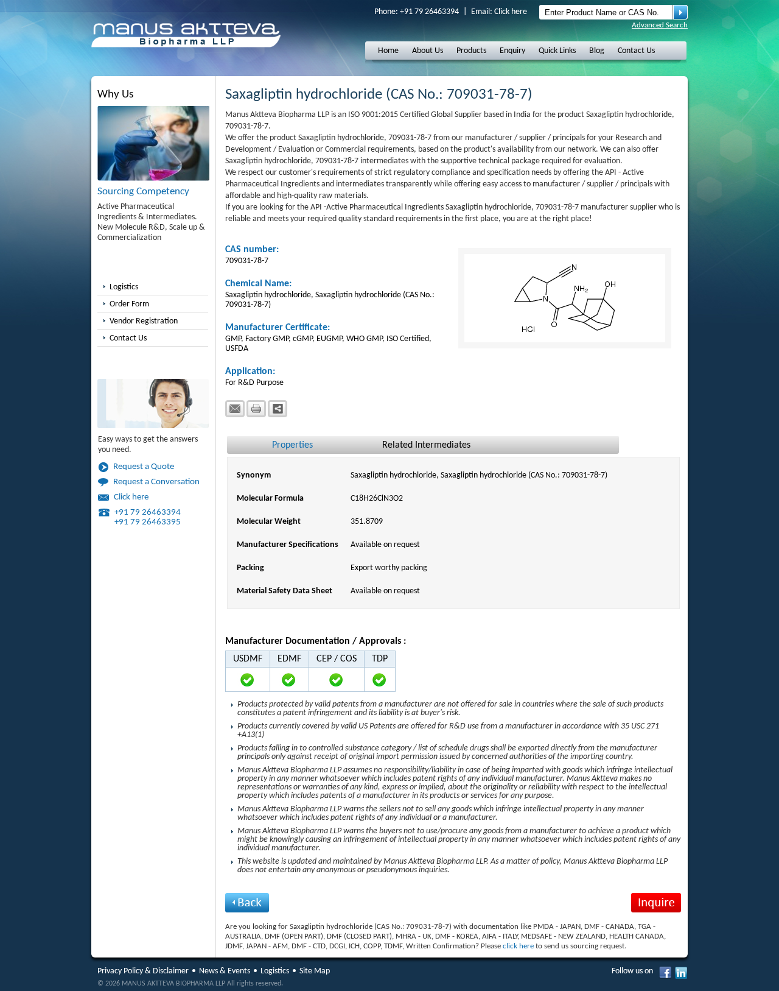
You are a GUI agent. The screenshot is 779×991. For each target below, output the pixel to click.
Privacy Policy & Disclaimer (143, 971)
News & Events (224, 971)
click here (518, 946)
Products (471, 50)
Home (388, 50)
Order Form (129, 304)
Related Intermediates (426, 445)
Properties (292, 445)
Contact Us (636, 50)
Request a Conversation (156, 482)
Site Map (314, 971)
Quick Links (557, 50)
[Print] (256, 408)
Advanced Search (660, 25)
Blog (596, 50)
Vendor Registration (144, 321)
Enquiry (512, 50)
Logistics (124, 287)
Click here (510, 11)
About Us (427, 50)
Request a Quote (143, 466)
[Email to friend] (235, 408)
